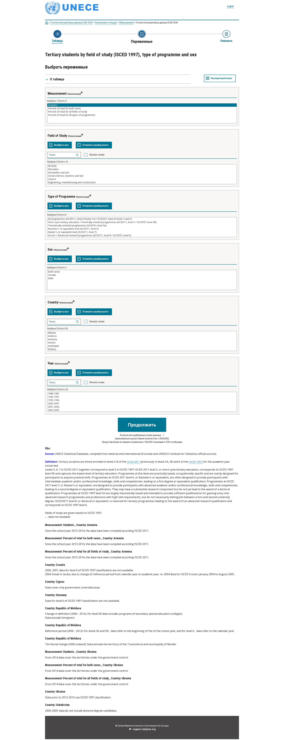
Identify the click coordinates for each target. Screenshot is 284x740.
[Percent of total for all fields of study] (142, 111)
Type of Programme (61, 196)
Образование (126, 22)
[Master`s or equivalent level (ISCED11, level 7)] (142, 232)
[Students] (142, 105)
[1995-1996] (142, 400)
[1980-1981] (142, 393)
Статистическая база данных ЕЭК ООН (71, 22)
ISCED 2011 (133, 461)
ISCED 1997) (195, 461)
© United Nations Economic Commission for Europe (142, 725)
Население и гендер (106, 22)
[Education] (142, 169)
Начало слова (96, 154)
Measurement (57, 93)
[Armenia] (142, 339)
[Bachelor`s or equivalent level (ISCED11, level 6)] (142, 228)
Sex (50, 249)
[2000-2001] (142, 403)
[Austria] (142, 342)
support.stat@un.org (144, 729)
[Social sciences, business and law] (142, 175)
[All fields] (142, 166)
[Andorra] (142, 336)
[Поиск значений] (77, 155)
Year (51, 363)
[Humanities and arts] (142, 172)
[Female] (142, 275)
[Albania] (142, 332)
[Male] (142, 278)
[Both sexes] (142, 271)
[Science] (142, 179)
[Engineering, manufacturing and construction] (142, 182)
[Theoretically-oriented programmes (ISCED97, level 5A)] (142, 225)
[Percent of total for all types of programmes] (142, 115)
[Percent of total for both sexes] (142, 108)
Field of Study (57, 136)
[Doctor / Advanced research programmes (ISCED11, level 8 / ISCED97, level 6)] (142, 235)
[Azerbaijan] (142, 346)
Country (53, 302)
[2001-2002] (142, 406)
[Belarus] (142, 349)
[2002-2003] (142, 410)
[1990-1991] (142, 397)
